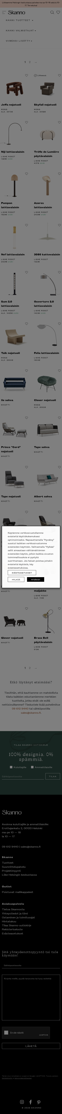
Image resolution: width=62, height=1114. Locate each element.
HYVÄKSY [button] (35, 579)
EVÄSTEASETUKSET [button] (22, 572)
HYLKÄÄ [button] (16, 579)
